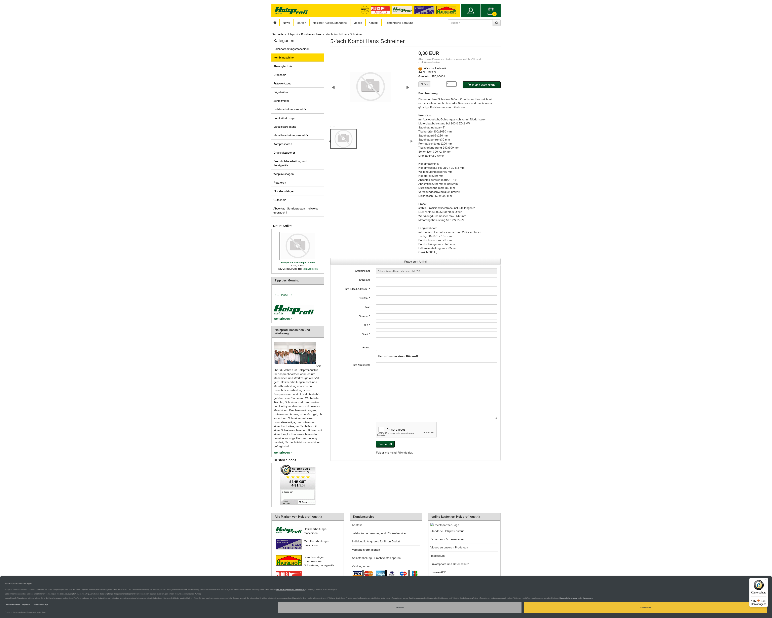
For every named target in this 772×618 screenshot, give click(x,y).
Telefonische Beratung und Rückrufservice (379, 533)
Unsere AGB (438, 572)
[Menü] (765, 580)
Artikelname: (362, 271)
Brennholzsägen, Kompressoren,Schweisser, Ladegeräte (319, 561)
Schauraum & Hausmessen (447, 539)
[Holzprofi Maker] (366, 9)
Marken (301, 22)
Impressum (437, 555)
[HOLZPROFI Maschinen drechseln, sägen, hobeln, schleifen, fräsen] (291, 10)
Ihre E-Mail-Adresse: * (357, 289)
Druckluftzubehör (284, 152)
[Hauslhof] (425, 9)
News (286, 22)
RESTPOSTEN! (283, 295)
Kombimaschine (283, 57)
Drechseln (279, 74)
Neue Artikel (283, 226)
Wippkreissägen (283, 174)
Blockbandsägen (284, 191)
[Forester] (381, 9)
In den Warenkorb (483, 84)
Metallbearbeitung (284, 126)
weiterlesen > (283, 318)
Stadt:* (366, 334)
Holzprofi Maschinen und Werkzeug (292, 331)
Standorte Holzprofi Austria (447, 531)
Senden (384, 444)
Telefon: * (364, 298)
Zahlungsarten (361, 566)
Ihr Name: (364, 280)
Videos (357, 22)
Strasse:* (364, 316)
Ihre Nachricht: (361, 365)
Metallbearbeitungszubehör (290, 135)
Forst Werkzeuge (284, 118)
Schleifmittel (281, 100)
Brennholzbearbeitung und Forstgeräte (290, 163)
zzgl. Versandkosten (429, 62)
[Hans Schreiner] (447, 9)
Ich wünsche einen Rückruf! (398, 356)
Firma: (366, 347)
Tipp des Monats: (287, 280)
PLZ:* (367, 325)
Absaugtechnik (282, 66)
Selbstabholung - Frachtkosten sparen (376, 557)
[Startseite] (274, 23)
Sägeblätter (280, 92)
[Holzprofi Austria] (403, 9)
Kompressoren (282, 144)
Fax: (367, 307)
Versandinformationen (366, 549)
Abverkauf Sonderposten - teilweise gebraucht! (295, 210)
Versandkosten (310, 269)
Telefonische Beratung (399, 22)
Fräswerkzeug (282, 83)
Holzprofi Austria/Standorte (330, 22)
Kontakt (373, 22)
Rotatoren (279, 182)
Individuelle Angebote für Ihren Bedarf (376, 541)
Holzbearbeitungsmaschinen (291, 48)
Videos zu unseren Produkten (449, 547)
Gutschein (279, 199)
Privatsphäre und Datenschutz (449, 564)
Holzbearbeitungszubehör (289, 109)
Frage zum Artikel (415, 261)
